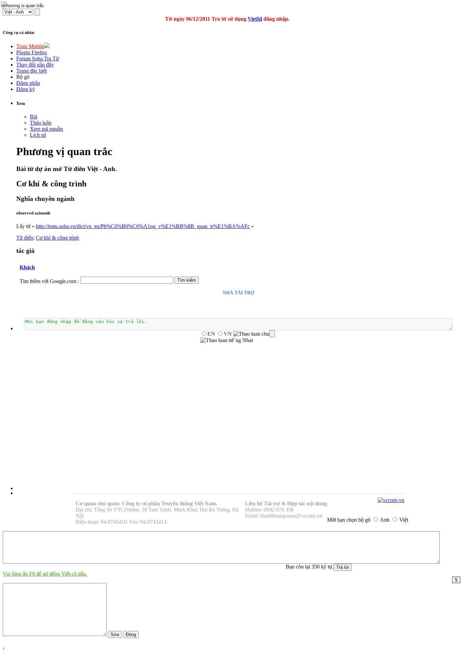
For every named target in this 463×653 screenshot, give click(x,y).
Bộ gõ (22, 77)
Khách (27, 267)
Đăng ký (25, 89)
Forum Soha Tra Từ (37, 58)
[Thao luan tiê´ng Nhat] (226, 340)
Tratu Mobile (30, 46)
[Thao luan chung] (254, 334)
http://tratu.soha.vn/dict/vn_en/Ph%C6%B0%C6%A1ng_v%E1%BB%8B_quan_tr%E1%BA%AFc (143, 226)
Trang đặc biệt (31, 71)
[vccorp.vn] (391, 500)
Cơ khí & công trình (57, 238)
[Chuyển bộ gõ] (4, 4)
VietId (255, 19)
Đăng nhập (28, 83)
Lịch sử (38, 135)
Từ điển (24, 238)
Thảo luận (41, 123)
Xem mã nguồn (46, 129)
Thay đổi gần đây (35, 65)
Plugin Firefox (31, 52)
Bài (33, 116)
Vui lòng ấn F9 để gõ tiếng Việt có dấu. (45, 574)
